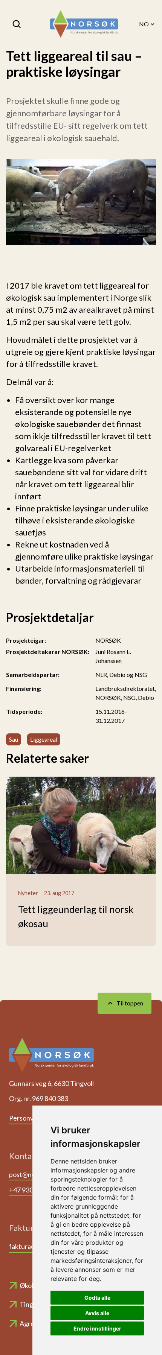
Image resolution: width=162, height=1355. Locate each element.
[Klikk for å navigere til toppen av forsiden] (51, 1057)
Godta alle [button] (97, 1297)
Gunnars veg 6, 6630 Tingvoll (51, 1083)
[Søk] (17, 24)
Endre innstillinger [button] (97, 1328)
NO (144, 23)
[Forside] (84, 24)
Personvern (26, 1118)
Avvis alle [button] (97, 1313)
